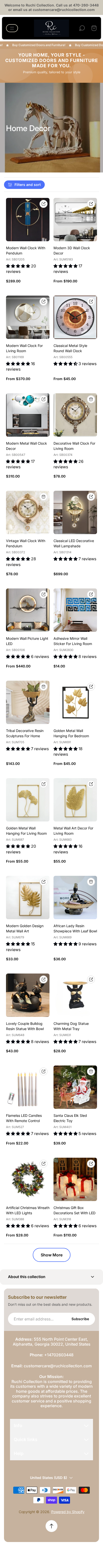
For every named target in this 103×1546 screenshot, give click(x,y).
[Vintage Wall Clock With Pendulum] (28, 512)
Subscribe (80, 1319)
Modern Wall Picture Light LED (27, 641)
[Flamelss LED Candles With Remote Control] (28, 1087)
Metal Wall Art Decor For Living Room (73, 830)
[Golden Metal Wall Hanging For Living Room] (28, 799)
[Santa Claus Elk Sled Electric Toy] (75, 1087)
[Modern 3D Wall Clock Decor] (75, 219)
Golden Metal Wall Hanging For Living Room (26, 830)
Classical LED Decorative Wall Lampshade (74, 543)
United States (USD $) (48, 1477)
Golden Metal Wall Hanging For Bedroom (71, 733)
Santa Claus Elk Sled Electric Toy (70, 1118)
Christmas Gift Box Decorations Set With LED (75, 1210)
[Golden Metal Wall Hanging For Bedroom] (75, 702)
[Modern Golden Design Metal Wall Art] (28, 897)
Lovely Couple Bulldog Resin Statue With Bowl (25, 1026)
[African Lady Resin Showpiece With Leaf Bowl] (75, 897)
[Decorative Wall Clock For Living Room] (75, 415)
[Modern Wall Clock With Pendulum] (28, 219)
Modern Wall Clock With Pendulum (25, 250)
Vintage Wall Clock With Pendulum (25, 543)
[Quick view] (44, 204)
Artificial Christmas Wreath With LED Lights (28, 1210)
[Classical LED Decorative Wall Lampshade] (75, 512)
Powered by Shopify (67, 1512)
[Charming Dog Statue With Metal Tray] (75, 995)
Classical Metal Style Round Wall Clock (70, 348)
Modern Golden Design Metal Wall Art (25, 928)
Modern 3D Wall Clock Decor (72, 250)
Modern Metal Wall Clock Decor (26, 446)
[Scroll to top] (52, 1526)
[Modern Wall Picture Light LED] (28, 610)
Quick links (26, 1439)
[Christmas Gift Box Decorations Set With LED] (75, 1179)
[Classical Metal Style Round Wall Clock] (75, 317)
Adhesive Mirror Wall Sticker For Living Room (73, 641)
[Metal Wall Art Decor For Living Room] (75, 799)
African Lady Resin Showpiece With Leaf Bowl (75, 928)
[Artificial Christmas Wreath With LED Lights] (28, 1179)
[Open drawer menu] (12, 28)
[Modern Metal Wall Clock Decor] (28, 415)
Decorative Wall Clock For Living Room (74, 446)
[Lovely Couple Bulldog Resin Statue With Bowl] (28, 995)
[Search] (82, 28)
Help (19, 1453)
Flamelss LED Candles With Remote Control (24, 1118)
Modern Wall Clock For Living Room (24, 348)
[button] (51, 1277)
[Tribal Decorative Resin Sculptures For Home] (28, 702)
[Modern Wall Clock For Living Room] (28, 317)
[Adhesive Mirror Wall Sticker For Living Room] (75, 610)
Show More (51, 1254)
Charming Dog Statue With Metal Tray (71, 1026)
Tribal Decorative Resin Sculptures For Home (25, 733)
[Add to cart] (91, 399)
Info (18, 1425)
